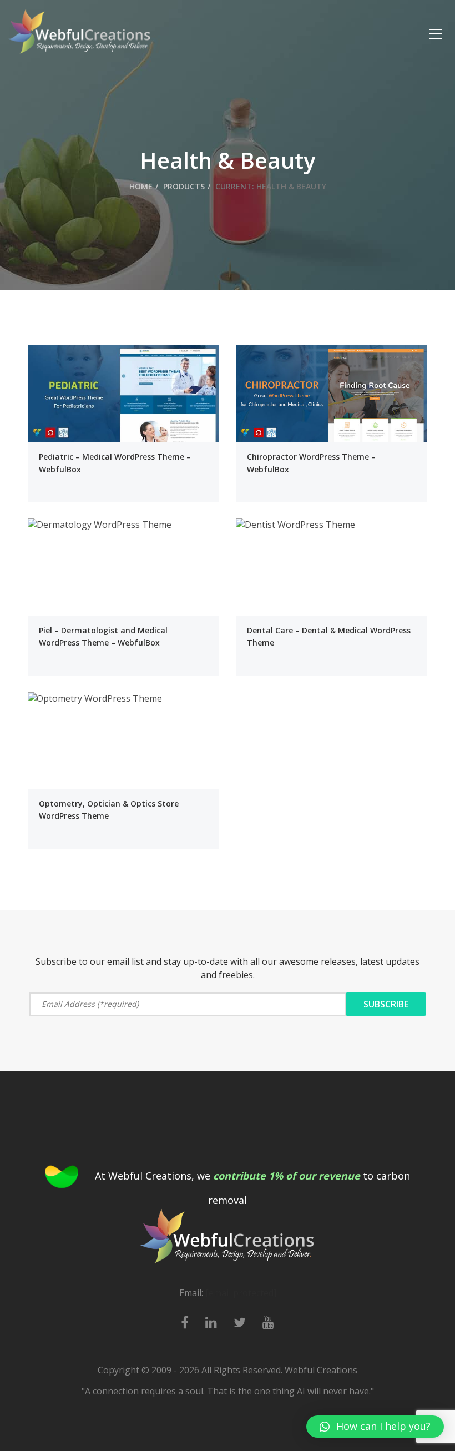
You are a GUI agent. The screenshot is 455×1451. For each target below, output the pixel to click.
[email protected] (240, 1293)
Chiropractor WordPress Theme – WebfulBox (311, 462)
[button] (375, 1426)
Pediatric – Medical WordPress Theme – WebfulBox (115, 462)
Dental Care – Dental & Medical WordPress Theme (329, 636)
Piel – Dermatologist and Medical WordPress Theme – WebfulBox (103, 636)
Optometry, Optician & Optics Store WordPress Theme (109, 809)
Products (184, 186)
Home (141, 186)
